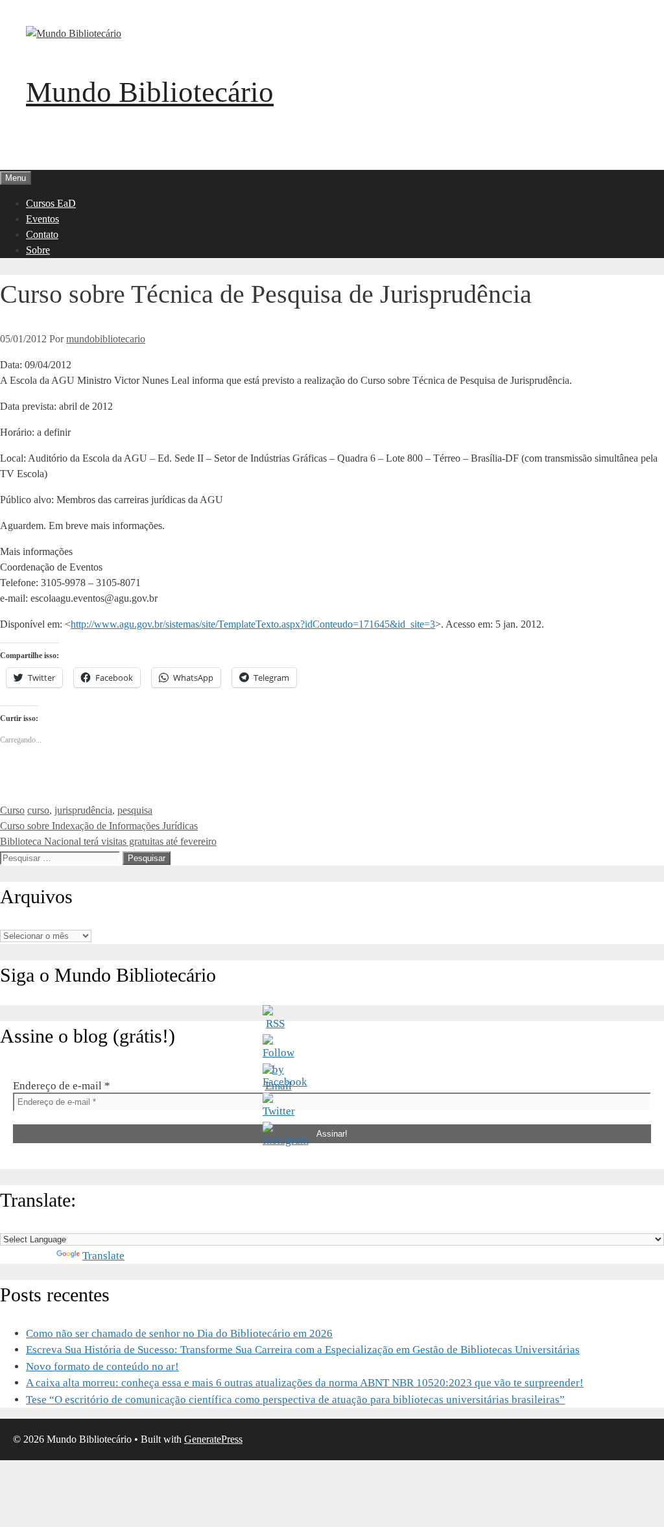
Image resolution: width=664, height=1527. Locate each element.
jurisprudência (83, 810)
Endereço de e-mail (61, 1086)
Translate (103, 1255)
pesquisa (134, 810)
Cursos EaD (51, 203)
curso (38, 810)
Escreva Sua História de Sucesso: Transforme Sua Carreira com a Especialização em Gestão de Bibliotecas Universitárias (303, 1350)
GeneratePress (213, 1439)
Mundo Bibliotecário (150, 92)
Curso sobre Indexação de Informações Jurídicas (99, 825)
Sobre (38, 249)
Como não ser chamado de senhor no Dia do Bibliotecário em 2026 (179, 1333)
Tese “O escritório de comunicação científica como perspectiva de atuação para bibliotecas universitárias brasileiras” (295, 1399)
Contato (42, 234)
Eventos (42, 218)
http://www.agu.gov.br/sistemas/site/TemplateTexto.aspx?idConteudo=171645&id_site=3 (253, 624)
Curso (12, 810)
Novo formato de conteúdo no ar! (102, 1366)
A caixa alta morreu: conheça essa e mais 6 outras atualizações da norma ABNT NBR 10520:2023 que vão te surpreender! (305, 1383)
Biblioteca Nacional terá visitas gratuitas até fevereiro (108, 841)
